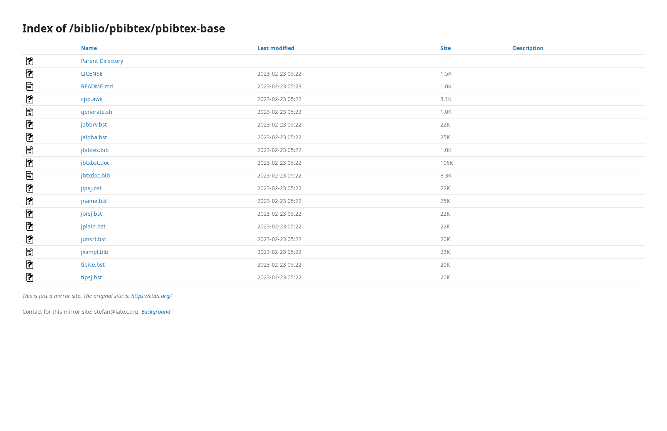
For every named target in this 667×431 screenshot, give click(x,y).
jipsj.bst (91, 188)
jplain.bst (93, 226)
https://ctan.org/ (151, 295)
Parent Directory (102, 60)
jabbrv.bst (94, 124)
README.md (97, 86)
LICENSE (92, 73)
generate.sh (96, 111)
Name (89, 48)
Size (445, 48)
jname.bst (94, 201)
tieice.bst (93, 264)
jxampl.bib (94, 251)
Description (528, 48)
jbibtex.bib (95, 150)
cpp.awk (91, 99)
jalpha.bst (94, 137)
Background (155, 311)
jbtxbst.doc (95, 162)
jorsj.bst (91, 213)
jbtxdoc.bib (95, 175)
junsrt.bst (93, 239)
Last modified (276, 48)
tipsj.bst (91, 277)
